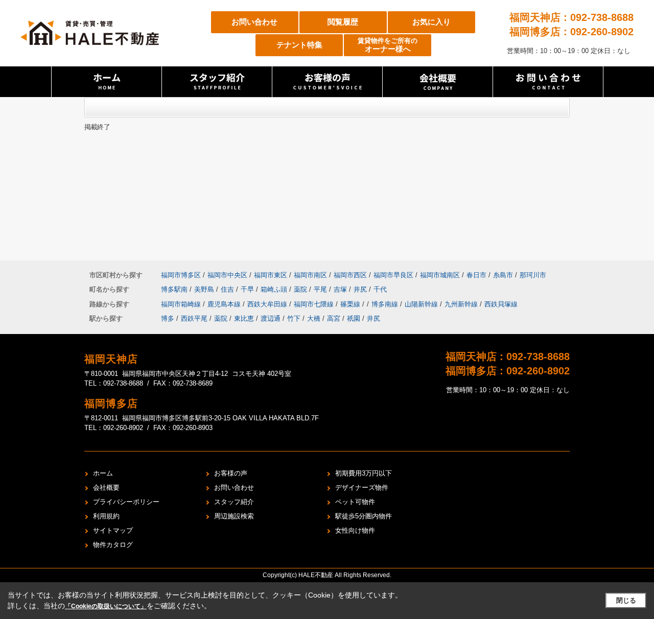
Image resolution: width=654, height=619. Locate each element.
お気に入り (431, 21)
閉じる (626, 600)
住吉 (228, 289)
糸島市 (503, 275)
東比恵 (244, 318)
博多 (167, 318)
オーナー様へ (387, 45)
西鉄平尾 (194, 318)
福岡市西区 (350, 275)
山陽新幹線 (422, 304)
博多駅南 (175, 289)
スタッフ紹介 (234, 502)
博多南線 (385, 304)
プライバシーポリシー (126, 502)
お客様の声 (230, 473)
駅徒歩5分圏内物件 (363, 516)
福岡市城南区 (440, 275)
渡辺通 (271, 318)
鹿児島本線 (225, 304)
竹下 (293, 318)
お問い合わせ (254, 21)
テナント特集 (299, 44)
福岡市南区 (310, 275)
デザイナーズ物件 (361, 487)
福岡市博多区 (181, 275)
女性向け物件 (355, 530)
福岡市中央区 (227, 275)
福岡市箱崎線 (182, 304)
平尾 (321, 289)
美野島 (205, 289)
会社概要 (106, 487)
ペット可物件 (355, 502)
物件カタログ (113, 545)
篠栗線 (351, 304)
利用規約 (106, 516)
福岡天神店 (111, 359)
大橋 (313, 318)
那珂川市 (533, 275)
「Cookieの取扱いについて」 (106, 606)
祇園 (353, 318)
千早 (248, 289)
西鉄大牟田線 (268, 304)
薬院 (301, 289)
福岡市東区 (270, 275)
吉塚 (341, 289)
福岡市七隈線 (315, 304)
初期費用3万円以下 (363, 473)
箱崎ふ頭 (275, 289)
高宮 (333, 318)
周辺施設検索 (234, 516)
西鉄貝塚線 (501, 304)
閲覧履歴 (343, 21)
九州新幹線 (462, 304)
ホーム (103, 473)
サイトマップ (113, 530)
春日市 (476, 275)
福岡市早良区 (393, 275)
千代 (380, 289)
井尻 (361, 289)
